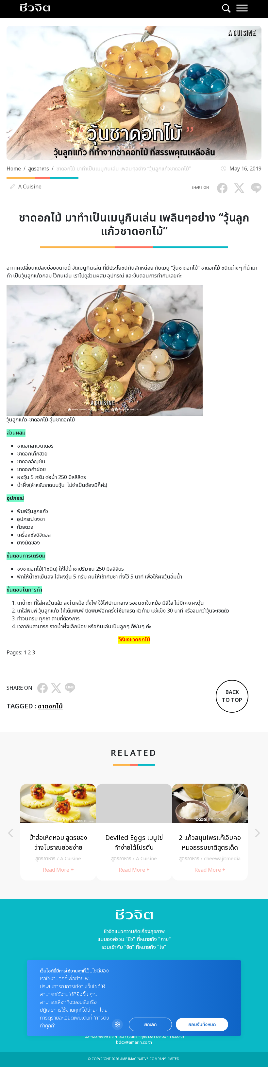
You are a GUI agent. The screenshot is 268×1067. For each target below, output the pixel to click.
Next (257, 833)
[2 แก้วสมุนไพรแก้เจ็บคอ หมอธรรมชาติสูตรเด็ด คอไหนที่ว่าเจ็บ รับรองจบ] (210, 832)
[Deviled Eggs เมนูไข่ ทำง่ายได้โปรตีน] (134, 832)
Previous (10, 833)
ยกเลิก (150, 1024)
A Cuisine (30, 187)
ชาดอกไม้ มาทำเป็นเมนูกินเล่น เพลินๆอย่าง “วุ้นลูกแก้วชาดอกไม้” (123, 169)
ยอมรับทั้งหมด (202, 1024)
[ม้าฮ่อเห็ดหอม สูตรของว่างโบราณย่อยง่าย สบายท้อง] (58, 832)
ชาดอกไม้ (50, 706)
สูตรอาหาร (38, 169)
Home (14, 169)
